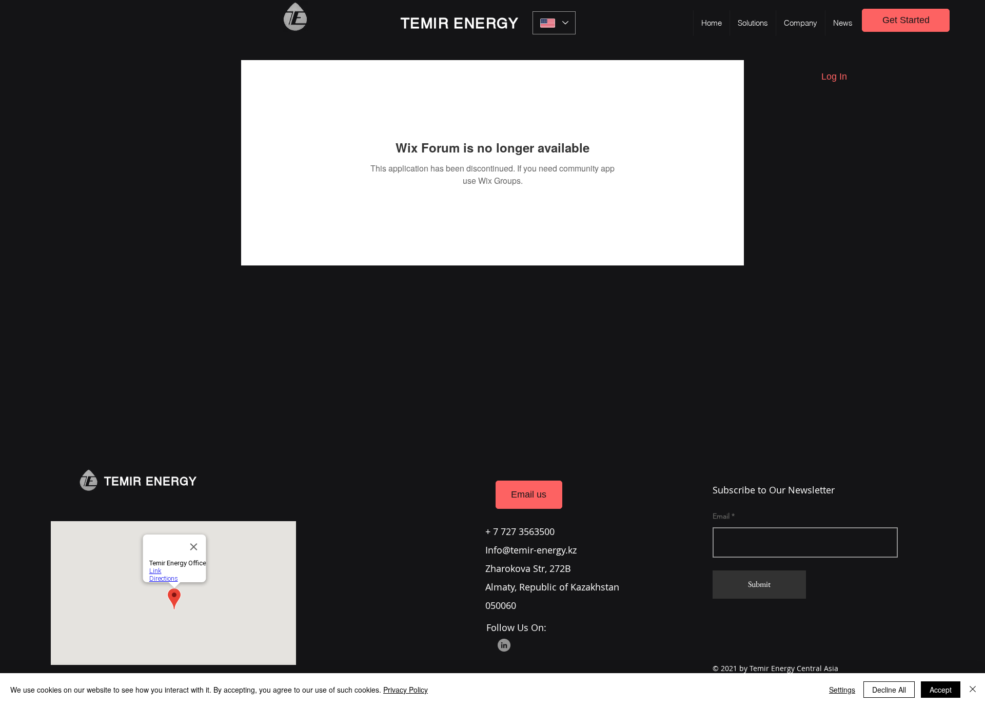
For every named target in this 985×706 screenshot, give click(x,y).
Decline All (889, 689)
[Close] (973, 689)
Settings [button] (842, 689)
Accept (941, 689)
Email (721, 516)
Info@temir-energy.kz (531, 550)
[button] (753, 23)
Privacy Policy (405, 689)
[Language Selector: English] (554, 22)
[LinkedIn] (504, 645)
